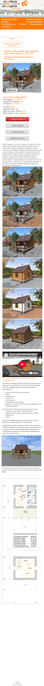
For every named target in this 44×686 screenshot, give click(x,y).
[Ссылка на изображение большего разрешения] (22, 513)
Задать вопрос (17, 125)
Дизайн (5, 22)
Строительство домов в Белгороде (12, 45)
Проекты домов (9, 19)
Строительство (8, 24)
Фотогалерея (36, 24)
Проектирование (34, 22)
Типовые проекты (34, 19)
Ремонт (23, 24)
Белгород (16, 9)
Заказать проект (17, 119)
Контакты (6, 27)
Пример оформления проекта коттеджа (18, 58)
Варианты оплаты (17, 138)
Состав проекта (17, 132)
